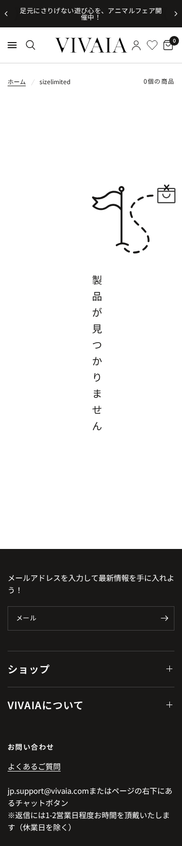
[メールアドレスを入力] (164, 618)
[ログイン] (136, 45)
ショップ (29, 668)
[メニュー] (12, 45)
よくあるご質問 (34, 766)
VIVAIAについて (46, 704)
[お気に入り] (152, 45)
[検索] (30, 45)
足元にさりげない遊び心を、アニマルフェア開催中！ (91, 14)
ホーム (17, 81)
